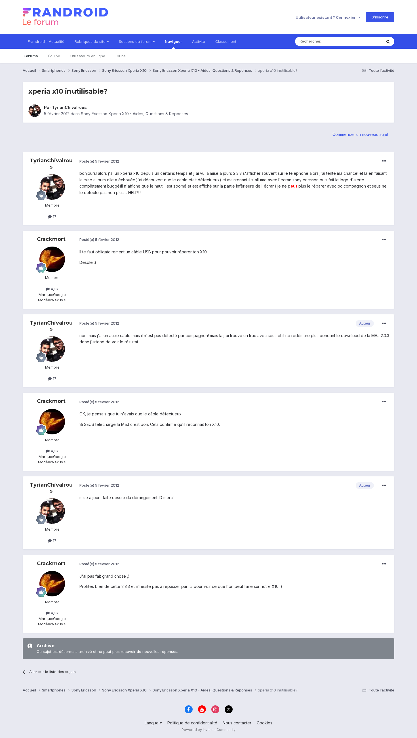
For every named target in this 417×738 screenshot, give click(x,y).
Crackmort (51, 239)
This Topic (365, 41)
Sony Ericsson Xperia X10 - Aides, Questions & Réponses (134, 113)
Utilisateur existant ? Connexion (327, 17)
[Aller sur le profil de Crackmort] (52, 259)
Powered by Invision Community (208, 730)
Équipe (54, 56)
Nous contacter (237, 722)
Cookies (264, 722)
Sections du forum (136, 41)
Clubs (120, 56)
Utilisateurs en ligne (87, 56)
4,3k (54, 289)
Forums (31, 56)
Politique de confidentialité (192, 722)
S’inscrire (380, 17)
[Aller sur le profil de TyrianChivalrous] (34, 110)
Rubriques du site (91, 41)
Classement (225, 41)
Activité (198, 41)
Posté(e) (99, 161)
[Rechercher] (388, 41)
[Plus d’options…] (384, 161)
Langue (152, 722)
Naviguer (173, 41)
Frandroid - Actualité (46, 41)
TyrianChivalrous (69, 107)
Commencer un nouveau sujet (360, 134)
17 (54, 216)
